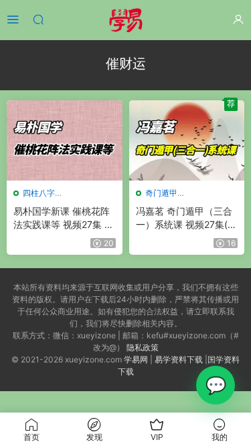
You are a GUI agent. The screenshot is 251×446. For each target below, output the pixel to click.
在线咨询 (215, 385)
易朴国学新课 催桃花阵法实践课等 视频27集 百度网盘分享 (63, 218)
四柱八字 (39, 193)
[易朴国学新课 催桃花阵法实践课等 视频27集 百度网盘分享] (64, 140)
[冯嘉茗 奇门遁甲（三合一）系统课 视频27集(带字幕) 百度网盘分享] (187, 140)
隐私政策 (143, 347)
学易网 (136, 359)
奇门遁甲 (161, 193)
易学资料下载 (179, 359)
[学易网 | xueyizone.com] (126, 20)
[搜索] (38, 19)
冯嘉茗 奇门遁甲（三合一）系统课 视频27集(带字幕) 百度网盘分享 (186, 218)
